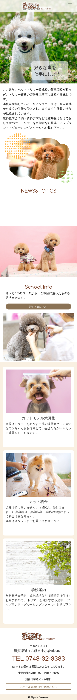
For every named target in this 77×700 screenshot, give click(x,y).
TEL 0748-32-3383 (38, 657)
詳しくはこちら (38, 306)
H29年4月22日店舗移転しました (25, 219)
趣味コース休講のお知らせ (22, 210)
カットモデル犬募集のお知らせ (25, 200)
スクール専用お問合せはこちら (38, 686)
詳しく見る (38, 441)
